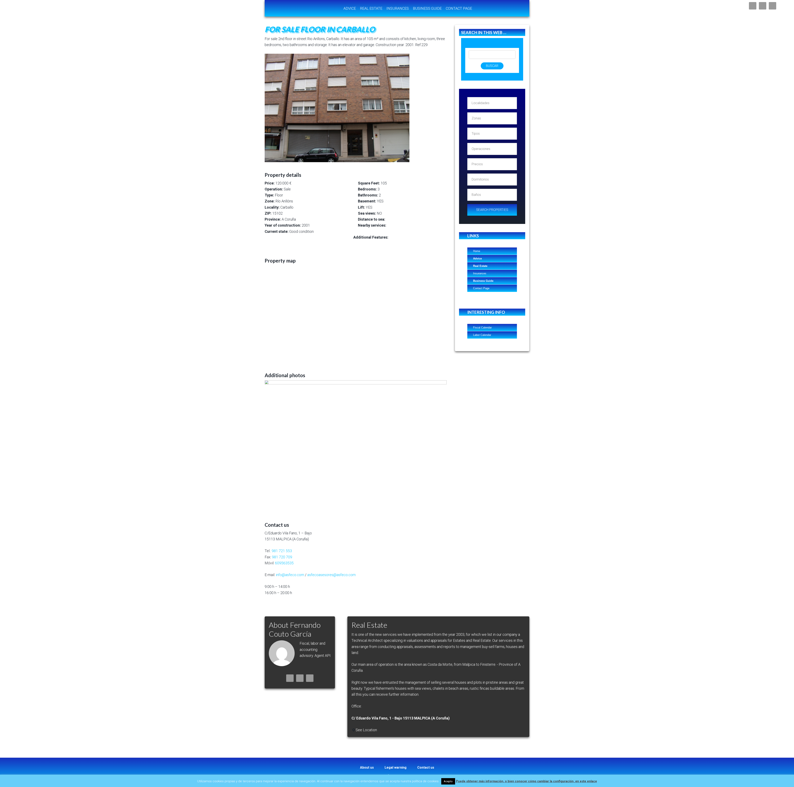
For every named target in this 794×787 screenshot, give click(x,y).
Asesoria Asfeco (298, 8)
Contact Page (481, 288)
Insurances (479, 273)
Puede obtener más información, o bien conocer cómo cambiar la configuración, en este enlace (526, 781)
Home (476, 251)
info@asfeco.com (290, 575)
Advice (477, 258)
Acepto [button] (448, 781)
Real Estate (480, 265)
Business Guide (483, 280)
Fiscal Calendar (482, 327)
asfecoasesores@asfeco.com (331, 575)
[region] (356, 445)
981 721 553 (282, 551)
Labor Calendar (482, 334)
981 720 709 (282, 557)
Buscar (492, 66)
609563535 (284, 563)
